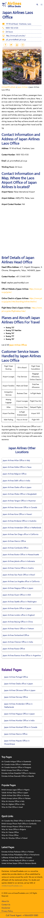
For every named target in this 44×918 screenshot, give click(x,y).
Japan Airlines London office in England (18, 615)
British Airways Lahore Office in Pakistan (16, 798)
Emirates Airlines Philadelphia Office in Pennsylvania (20, 854)
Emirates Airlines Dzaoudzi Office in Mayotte (18, 776)
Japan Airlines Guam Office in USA (17, 594)
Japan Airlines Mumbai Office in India (19, 720)
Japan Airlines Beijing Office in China (18, 621)
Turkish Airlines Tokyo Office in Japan (15, 792)
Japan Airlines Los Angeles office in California (21, 581)
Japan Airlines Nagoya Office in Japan (18, 588)
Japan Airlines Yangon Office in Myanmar (19, 500)
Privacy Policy (7, 911)
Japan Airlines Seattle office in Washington (20, 601)
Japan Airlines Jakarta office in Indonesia (19, 561)
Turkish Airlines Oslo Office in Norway (15, 795)
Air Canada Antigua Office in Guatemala (16, 761)
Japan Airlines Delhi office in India (16, 480)
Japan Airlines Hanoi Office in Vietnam (18, 628)
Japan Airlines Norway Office (16, 697)
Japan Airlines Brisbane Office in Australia (19, 521)
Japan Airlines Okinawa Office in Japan (19, 690)
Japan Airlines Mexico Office (14, 541)
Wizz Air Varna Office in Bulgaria (14, 829)
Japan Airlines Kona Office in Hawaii (17, 514)
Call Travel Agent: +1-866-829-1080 (22, 915)
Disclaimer (6, 907)
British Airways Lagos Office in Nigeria (15, 789)
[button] (37, 5)
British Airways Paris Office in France (15, 770)
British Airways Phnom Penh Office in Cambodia (19, 823)
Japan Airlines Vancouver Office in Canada (20, 507)
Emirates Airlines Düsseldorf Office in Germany (18, 773)
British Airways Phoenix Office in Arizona (16, 826)
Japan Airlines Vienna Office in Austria (18, 568)
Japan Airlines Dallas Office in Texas (17, 467)
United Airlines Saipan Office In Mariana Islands (19, 863)
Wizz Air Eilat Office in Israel (12, 807)
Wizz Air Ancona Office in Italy (13, 801)
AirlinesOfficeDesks (9, 87)
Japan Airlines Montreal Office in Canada (20, 727)
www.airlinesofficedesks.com (18, 893)
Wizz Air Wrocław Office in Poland (14, 838)
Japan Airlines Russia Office (14, 648)
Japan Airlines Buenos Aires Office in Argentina (22, 655)
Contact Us (6, 904)
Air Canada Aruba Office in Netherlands (16, 764)
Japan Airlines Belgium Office (14, 473)
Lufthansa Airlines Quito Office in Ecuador (17, 857)
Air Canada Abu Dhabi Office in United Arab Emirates (21, 820)
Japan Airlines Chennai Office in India (18, 642)
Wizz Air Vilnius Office (10, 835)
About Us (5, 901)
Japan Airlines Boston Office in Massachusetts (21, 554)
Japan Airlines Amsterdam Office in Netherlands (22, 527)
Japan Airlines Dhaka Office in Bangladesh (20, 494)
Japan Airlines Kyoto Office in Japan (17, 608)
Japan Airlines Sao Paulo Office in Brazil (19, 574)
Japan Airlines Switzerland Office (16, 635)
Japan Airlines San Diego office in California (20, 534)
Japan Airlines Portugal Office (16, 677)
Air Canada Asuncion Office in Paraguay (16, 767)
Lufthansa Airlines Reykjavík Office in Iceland (18, 860)
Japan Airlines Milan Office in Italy (16, 460)
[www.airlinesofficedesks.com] (12, 4)
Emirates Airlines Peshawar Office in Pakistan (18, 851)
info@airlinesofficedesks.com (12, 886)
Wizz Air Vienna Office (10, 832)
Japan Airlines (22, 87)
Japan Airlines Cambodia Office (15, 547)
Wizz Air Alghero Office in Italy (13, 804)
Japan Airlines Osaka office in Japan (17, 487)
